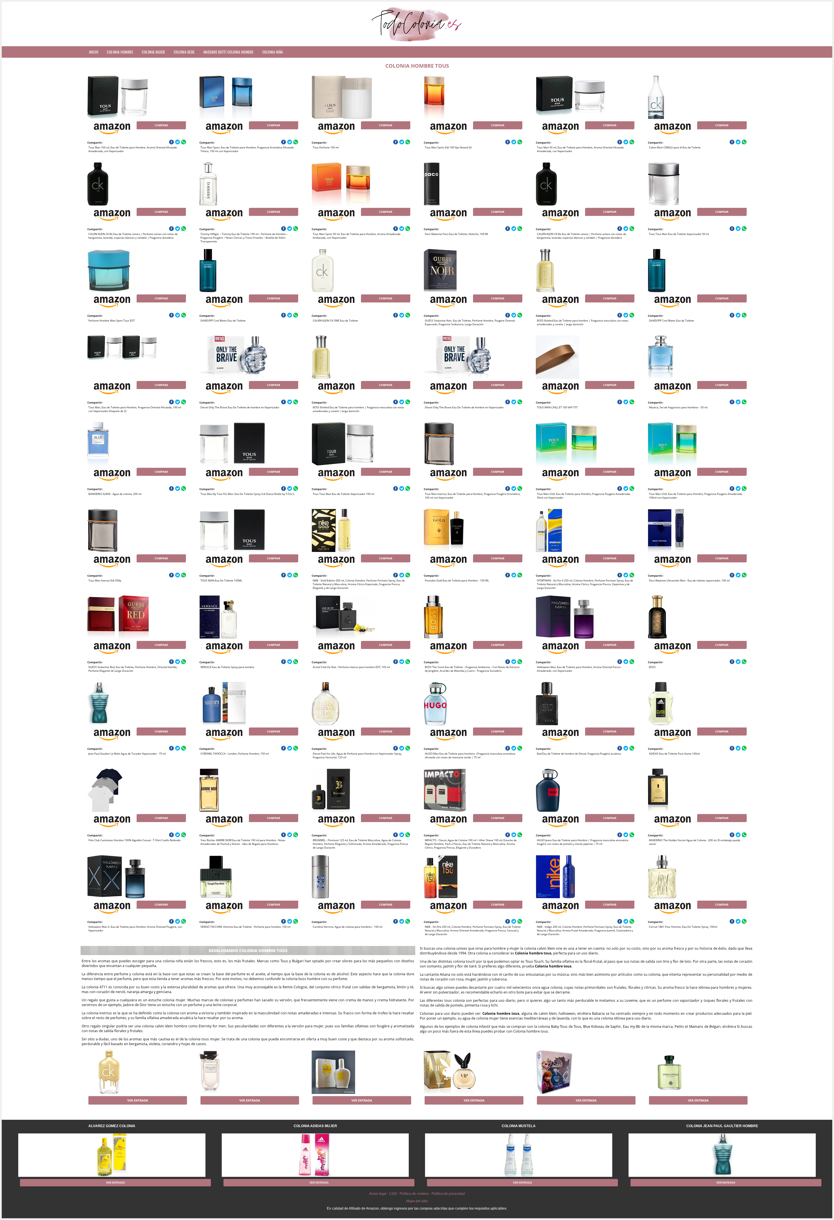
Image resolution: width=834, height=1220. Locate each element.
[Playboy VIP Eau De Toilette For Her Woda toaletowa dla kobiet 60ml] (458, 1072)
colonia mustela (519, 1126)
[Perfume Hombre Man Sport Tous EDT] (122, 270)
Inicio (93, 52)
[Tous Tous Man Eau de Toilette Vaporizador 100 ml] (346, 444)
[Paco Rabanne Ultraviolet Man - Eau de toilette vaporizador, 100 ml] (682, 530)
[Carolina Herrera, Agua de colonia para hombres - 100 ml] (346, 876)
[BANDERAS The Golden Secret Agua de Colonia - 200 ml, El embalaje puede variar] (682, 790)
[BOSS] (682, 617)
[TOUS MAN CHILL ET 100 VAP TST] (570, 357)
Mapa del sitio (417, 1201)
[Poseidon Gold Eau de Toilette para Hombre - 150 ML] (458, 530)
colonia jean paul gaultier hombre (722, 1126)
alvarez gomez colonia (111, 1126)
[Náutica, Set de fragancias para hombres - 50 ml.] (682, 357)
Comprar (161, 125)
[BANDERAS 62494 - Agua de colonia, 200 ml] (122, 444)
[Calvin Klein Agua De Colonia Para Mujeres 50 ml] (122, 1072)
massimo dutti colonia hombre (229, 52)
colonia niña (272, 52)
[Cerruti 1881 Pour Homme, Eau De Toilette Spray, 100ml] (682, 876)
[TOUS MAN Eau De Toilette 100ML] (234, 530)
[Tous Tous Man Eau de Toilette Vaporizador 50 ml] (682, 184)
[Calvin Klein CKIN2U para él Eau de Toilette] (682, 97)
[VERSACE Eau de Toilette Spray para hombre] (234, 617)
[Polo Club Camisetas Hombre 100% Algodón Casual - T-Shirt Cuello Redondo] (122, 790)
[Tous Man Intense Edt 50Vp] (122, 530)
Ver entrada (137, 1100)
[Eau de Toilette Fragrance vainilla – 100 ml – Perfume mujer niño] (346, 1072)
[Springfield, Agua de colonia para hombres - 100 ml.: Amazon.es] (682, 1072)
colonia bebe (184, 52)
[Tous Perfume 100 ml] (346, 97)
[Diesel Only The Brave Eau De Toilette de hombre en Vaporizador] (234, 357)
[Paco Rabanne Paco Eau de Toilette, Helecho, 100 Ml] (458, 184)
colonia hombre (120, 52)
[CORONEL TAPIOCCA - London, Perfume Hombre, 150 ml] (234, 703)
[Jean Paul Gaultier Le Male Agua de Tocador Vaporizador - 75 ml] (122, 703)
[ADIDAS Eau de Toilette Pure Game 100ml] (682, 703)
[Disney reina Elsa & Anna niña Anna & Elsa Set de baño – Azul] (570, 1072)
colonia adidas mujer (315, 1126)
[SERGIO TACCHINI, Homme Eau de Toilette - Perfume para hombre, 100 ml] (234, 876)
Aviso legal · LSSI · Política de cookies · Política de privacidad (417, 1193)
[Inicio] (417, 42)
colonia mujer (153, 52)
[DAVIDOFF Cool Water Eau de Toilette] (234, 270)
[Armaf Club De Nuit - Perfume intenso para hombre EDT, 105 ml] (346, 617)
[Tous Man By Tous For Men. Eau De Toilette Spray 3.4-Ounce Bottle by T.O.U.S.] (234, 444)
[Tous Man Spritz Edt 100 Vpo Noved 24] (458, 97)
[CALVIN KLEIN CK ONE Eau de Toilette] (346, 270)
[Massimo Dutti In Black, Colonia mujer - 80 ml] (234, 1072)
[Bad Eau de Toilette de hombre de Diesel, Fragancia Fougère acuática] (570, 703)
